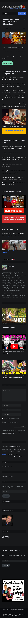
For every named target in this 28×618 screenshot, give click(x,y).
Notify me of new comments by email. (11, 418)
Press (23, 614)
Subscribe (6, 496)
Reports (5, 615)
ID (18, 615)
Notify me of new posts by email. (10, 422)
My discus (14, 614)
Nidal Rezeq (4, 454)
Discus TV (24, 28)
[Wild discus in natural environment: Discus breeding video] (14, 316)
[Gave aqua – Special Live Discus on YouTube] (14, 368)
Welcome (5, 614)
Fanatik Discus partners (7, 476)
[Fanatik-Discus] (14, 6)
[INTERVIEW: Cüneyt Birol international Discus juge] (14, 38)
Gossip (9, 615)
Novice (19, 614)
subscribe (5, 565)
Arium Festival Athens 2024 (15, 446)
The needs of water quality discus (16, 457)
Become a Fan (6, 501)
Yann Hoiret (6, 28)
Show (9, 614)
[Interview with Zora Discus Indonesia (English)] (14, 342)
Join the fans (6, 572)
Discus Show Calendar (7, 466)
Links (21, 615)
